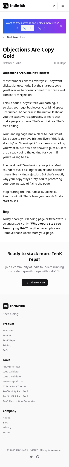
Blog (5, 422)
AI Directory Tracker (14, 386)
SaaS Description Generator (19, 401)
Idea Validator (11, 371)
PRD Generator (11, 366)
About (6, 417)
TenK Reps (9, 340)
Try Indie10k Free (34, 282)
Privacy (7, 427)
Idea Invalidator (12, 376)
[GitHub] (37, 457)
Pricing (7, 345)
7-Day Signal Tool (13, 381)
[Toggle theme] (54, 5)
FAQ (5, 350)
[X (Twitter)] (31, 457)
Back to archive (16, 37)
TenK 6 (7, 335)
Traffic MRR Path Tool (15, 396)
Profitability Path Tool (15, 391)
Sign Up (27, 28)
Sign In (42, 28)
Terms (6, 432)
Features (8, 330)
